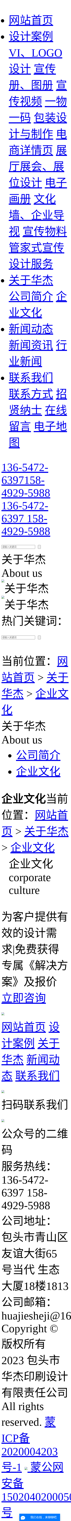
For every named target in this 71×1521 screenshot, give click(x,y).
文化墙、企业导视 (36, 215)
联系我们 (31, 378)
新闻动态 (31, 329)
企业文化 (38, 772)
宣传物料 (45, 231)
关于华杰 (31, 280)
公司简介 (31, 296)
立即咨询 (23, 998)
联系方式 (31, 394)
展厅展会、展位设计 (38, 166)
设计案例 (31, 36)
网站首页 (31, 20)
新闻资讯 (31, 345)
